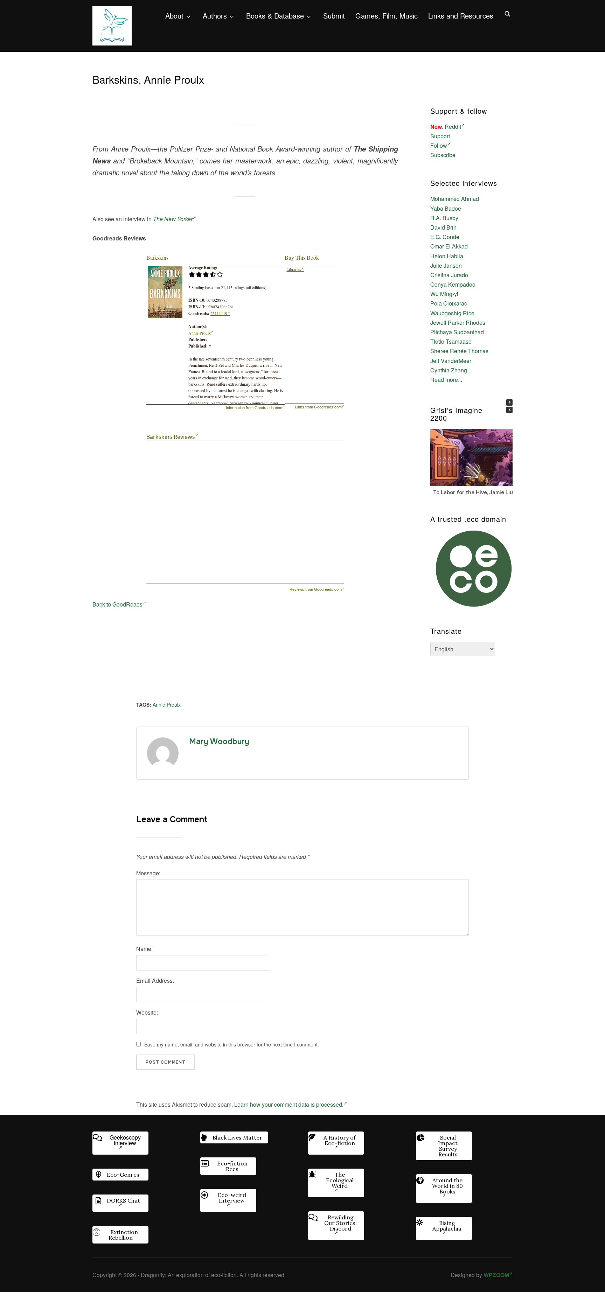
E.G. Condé (444, 237)
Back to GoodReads (117, 604)
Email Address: (155, 980)
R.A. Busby (444, 218)
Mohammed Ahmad (454, 199)
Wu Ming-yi (444, 294)
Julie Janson (446, 265)
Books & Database (275, 15)
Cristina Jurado (449, 275)
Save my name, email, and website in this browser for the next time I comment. (231, 1044)
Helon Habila (446, 256)
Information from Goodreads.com (254, 408)
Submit (334, 15)
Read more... (446, 380)
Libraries (293, 269)
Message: (148, 873)
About (174, 15)
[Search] (507, 13)
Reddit (453, 126)
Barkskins (157, 257)
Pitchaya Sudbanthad (457, 332)
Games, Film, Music (386, 15)
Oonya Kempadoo (452, 284)
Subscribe (443, 155)
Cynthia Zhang (448, 370)
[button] (509, 402)
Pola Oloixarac (448, 303)
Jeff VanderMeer (450, 361)
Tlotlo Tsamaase (451, 341)
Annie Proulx (199, 333)
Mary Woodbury (219, 742)
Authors (215, 15)
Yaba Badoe (445, 208)
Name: (144, 949)
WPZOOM (496, 1275)
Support (440, 136)
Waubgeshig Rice (452, 313)
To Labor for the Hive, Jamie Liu (473, 492)
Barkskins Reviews (170, 437)
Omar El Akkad (449, 246)
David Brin (443, 227)
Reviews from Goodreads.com (316, 589)
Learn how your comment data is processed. (288, 1104)
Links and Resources (460, 15)
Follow (438, 145)
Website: (147, 1012)
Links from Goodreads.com (318, 407)
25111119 (218, 313)
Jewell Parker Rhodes (457, 322)
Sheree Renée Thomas (459, 351)
